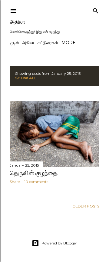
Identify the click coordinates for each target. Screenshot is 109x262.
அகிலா (17, 21)
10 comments (36, 181)
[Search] (95, 9)
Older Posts (85, 206)
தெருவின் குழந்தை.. (35, 173)
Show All (26, 78)
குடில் (14, 42)
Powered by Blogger (59, 243)
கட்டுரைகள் (48, 42)
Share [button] (15, 181)
